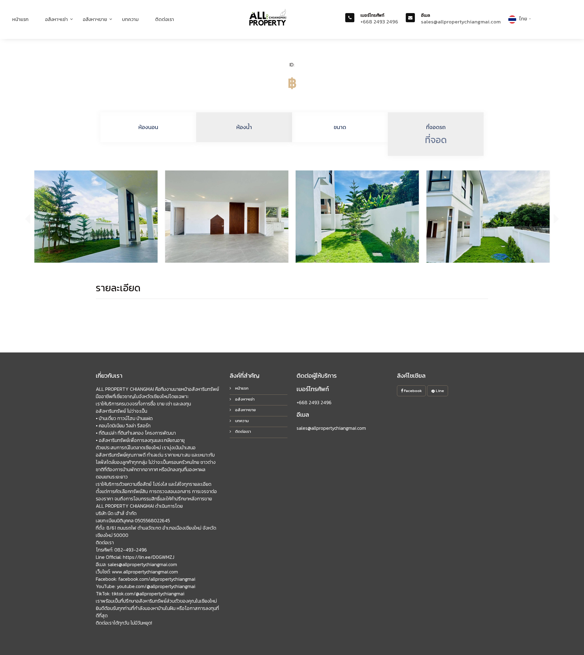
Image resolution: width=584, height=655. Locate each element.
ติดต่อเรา (164, 19)
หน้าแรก (20, 19)
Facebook (412, 391)
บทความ (130, 19)
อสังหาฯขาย (95, 19)
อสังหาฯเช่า (56, 19)
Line (439, 391)
